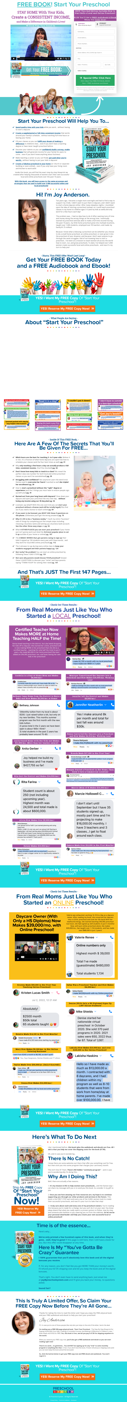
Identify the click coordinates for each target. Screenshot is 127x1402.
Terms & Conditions (64, 1400)
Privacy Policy (54, 1400)
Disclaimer (74, 1400)
